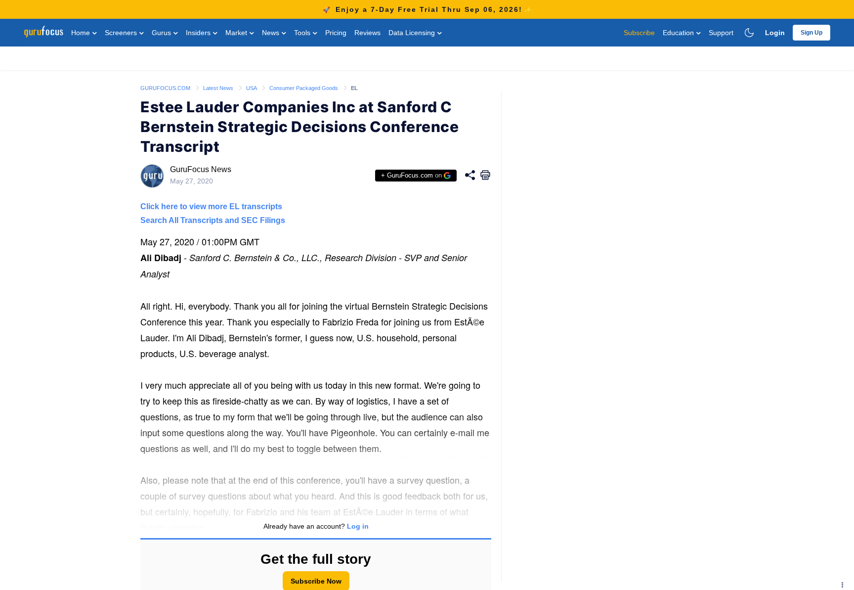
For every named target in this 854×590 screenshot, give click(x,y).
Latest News (219, 88)
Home (81, 33)
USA (252, 88)
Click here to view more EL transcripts (211, 206)
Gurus (162, 33)
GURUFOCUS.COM (166, 88)
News (271, 33)
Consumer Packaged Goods (304, 88)
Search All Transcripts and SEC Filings (212, 220)
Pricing (335, 33)
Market (237, 33)
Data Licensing (412, 33)
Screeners (122, 33)
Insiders (199, 33)
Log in (358, 526)
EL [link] (354, 88)
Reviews (367, 33)
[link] (166, 87)
